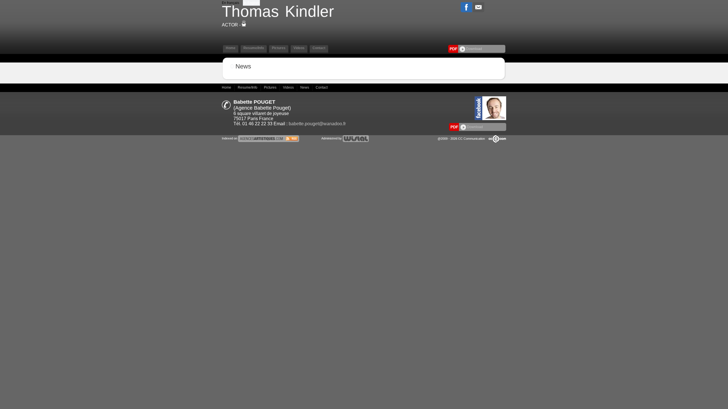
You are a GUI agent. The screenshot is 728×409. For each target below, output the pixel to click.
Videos (289, 87)
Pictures (270, 87)
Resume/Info (248, 87)
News (305, 87)
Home (227, 87)
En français (230, 3)
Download (473, 49)
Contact (322, 87)
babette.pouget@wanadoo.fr (317, 123)
